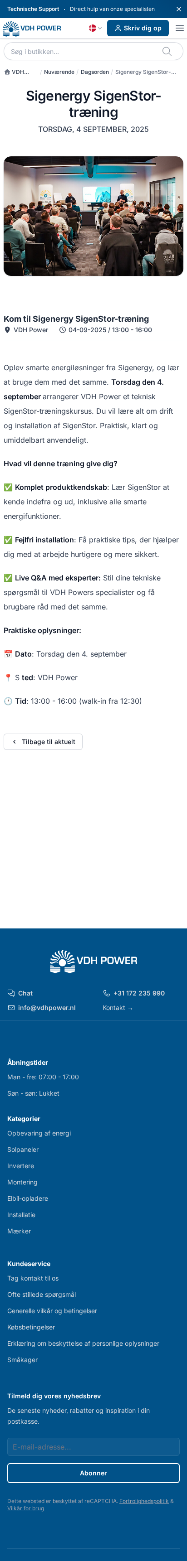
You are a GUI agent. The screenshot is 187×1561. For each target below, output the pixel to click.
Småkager (22, 1359)
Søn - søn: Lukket (33, 1093)
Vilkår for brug (25, 1508)
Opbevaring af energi (39, 1133)
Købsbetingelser (31, 1327)
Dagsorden (95, 71)
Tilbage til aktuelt (48, 741)
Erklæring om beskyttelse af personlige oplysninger (83, 1343)
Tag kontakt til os (33, 1278)
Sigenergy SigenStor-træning (143, 72)
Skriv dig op (143, 28)
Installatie (21, 1214)
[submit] (168, 51)
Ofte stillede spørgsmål (41, 1294)
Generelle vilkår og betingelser (52, 1311)
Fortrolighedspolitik (144, 1501)
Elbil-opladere (27, 1198)
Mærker (19, 1231)
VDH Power (14, 72)
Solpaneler (23, 1149)
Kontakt (118, 1007)
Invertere (20, 1166)
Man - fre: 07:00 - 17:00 (43, 1077)
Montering (22, 1182)
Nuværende (59, 71)
